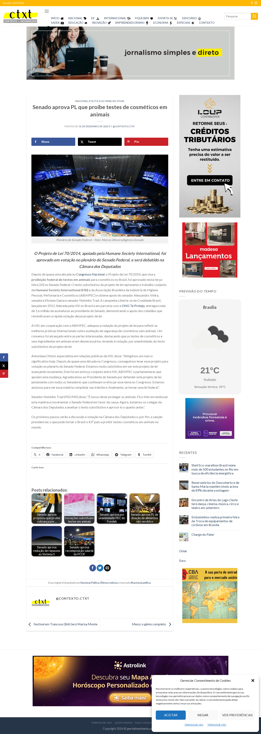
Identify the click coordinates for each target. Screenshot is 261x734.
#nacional (136, 582)
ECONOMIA (160, 22)
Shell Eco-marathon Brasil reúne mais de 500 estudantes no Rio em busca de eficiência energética (214, 469)
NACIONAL (75, 18)
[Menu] (46, 11)
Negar (202, 715)
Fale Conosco (145, 722)
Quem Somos (124, 722)
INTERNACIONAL (115, 18)
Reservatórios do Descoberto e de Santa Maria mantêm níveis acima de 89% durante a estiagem (215, 486)
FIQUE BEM (142, 18)
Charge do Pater (202, 534)
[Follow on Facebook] (252, 3)
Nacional (81, 101)
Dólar (183, 551)
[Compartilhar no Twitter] (100, 567)
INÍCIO (55, 18)
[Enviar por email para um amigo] (107, 567)
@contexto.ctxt (124, 126)
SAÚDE (55, 22)
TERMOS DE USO (194, 724)
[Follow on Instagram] (256, 3)
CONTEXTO (207, 22)
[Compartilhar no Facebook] (92, 567)
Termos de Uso (101, 722)
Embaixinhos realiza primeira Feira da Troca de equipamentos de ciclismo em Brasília (215, 521)
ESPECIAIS (183, 22)
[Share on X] (4, 365)
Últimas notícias (112, 101)
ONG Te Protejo (133, 306)
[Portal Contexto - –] (20, 16)
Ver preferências (237, 715)
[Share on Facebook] (4, 357)
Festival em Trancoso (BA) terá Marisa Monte (65, 624)
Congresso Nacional (90, 274)
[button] (253, 680)
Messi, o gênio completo (149, 624)
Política (95, 101)
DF (93, 18)
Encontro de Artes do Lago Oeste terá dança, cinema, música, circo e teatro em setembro (215, 504)
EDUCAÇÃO (76, 22)
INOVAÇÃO (99, 22)
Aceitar (171, 715)
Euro (182, 560)
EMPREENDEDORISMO (130, 22)
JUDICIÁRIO (189, 18)
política (147, 582)
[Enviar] (254, 16)
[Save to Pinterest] (4, 374)
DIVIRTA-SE (165, 18)
